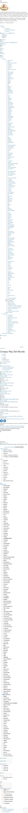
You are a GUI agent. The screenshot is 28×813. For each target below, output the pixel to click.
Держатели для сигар (12, 317)
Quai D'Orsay (10, 231)
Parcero (9, 215)
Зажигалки (10, 319)
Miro (9, 197)
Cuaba (9, 115)
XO (8, 282)
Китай (9, 68)
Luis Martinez (10, 193)
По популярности (6, 369)
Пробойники (10, 325)
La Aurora (10, 179)
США (4, 479)
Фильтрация (3, 336)
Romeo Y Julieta (11, 245)
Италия (5, 470)
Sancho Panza (11, 253)
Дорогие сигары (11, 303)
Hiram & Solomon (7, 601)
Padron (9, 213)
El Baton (9, 138)
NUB (9, 205)
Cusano (9, 120)
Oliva (9, 208)
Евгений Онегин (11, 295)
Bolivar (9, 89)
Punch (9, 228)
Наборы (9, 320)
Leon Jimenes (11, 192)
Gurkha (9, 158)
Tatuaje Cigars (11, 261)
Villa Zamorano (11, 277)
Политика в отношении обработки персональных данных (12, 426)
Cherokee (10, 111)
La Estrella (10, 180)
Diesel (9, 128)
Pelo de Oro (10, 219)
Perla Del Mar (6, 672)
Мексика (9, 65)
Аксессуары (5, 313)
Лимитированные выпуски (13, 311)
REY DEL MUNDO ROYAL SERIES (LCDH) (9, 401)
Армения (5, 460)
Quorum (9, 235)
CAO (9, 100)
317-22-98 (4, 42)
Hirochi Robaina (11, 164)
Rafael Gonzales (7, 689)
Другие (9, 292)
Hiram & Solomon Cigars (13, 163)
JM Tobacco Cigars (12, 171)
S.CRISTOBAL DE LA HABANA (10, 703)
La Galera (10, 184)
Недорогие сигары (12, 304)
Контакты (2, 26)
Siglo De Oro (10, 257)
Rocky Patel (10, 244)
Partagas (10, 217)
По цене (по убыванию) (8, 368)
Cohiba (9, 112)
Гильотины (10, 316)
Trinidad (9, 269)
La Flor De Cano (11, 181)
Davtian (9, 125)
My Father (10, 201)
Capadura (10, 102)
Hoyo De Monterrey (12, 167)
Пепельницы (10, 324)
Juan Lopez (10, 175)
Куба (9, 61)
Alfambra (10, 74)
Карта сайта (16, 416)
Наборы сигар (11, 302)
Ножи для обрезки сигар (13, 322)
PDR (9, 218)
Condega (10, 113)
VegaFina (10, 272)
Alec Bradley (10, 73)
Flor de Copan (11, 146)
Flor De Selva (10, 147)
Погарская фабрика (12, 298)
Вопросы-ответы (20, 418)
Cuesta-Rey (10, 117)
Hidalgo (9, 162)
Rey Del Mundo (11, 241)
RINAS (9, 243)
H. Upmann (10, 160)
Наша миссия (11, 416)
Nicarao (9, 204)
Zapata (9, 287)
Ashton (9, 79)
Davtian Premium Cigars (8, 557)
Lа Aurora (5, 642)
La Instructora (11, 187)
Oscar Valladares (11, 210)
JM (4, 609)
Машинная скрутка (7, 777)
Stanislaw (10, 258)
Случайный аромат (19, 447)
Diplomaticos (10, 129)
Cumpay (9, 119)
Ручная (5, 778)
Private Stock (10, 227)
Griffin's (9, 155)
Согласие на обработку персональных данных (10, 427)
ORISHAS (10, 209)
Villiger (9, 278)
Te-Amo (9, 262)
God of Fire (10, 153)
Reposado (10, 240)
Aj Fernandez (10, 72)
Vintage (9, 279)
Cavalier (9, 108)
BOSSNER (10, 90)
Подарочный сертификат (8, 333)
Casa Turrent (10, 106)
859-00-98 (4, 409)
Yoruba (9, 285)
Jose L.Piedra (10, 172)
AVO (9, 83)
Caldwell (9, 98)
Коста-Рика (6, 463)
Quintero (9, 234)
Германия (5, 467)
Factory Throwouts (12, 145)
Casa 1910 (10, 104)
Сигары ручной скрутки (13, 308)
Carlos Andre (10, 103)
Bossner (5, 509)
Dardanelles (10, 123)
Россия (5, 477)
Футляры (10, 328)
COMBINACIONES (7, 538)
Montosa (9, 200)
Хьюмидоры (10, 329)
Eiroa (9, 137)
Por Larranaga (11, 224)
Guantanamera (11, 157)
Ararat (9, 76)
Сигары (4, 59)
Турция (5, 475)
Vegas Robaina (11, 273)
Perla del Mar (10, 222)
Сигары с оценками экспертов (14, 307)
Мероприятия (7, 418)
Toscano (9, 266)
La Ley (9, 188)
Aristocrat (10, 77)
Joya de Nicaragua (12, 174)
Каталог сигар (6, 33)
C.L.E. (9, 95)
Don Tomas (10, 133)
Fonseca (9, 149)
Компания (7, 28)
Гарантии (7, 31)
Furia (9, 150)
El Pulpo (9, 140)
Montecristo (10, 198)
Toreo (9, 264)
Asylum (9, 81)
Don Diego (10, 132)
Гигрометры (10, 315)
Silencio (5, 716)
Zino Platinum (10, 290)
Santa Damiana (11, 255)
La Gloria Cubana (11, 185)
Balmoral (9, 86)
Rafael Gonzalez (11, 238)
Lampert (9, 191)
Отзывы (21, 416)
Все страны (10, 60)
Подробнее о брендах (10, 299)
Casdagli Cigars (11, 107)
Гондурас (10, 64)
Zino (9, 289)
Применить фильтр (6, 430)
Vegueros (10, 274)
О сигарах (2, 418)
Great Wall (10, 154)
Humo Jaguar (10, 168)
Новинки (9, 309)
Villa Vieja (10, 275)
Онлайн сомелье (8, 312)
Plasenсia (10, 223)
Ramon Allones (11, 239)
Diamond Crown (11, 127)
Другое (9, 332)
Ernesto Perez (11, 142)
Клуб (13, 33)
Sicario (9, 256)
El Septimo (10, 141)
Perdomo (10, 221)
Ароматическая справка (9, 447)
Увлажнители (10, 326)
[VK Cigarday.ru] (4, 422)
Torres (9, 265)
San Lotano (10, 252)
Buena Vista (10, 93)
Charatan (10, 110)
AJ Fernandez (6, 485)
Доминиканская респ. (12, 62)
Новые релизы (14, 418)
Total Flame (10, 268)
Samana (9, 251)
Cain (9, 96)
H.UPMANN (6, 597)
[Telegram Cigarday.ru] (1, 422)
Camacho (10, 99)
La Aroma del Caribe (12, 177)
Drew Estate (10, 134)
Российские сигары (12, 69)
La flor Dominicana (12, 183)
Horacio (9, 166)
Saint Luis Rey (11, 249)
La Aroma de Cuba (7, 618)
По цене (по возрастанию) (8, 367)
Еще (3, 27)
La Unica (9, 189)
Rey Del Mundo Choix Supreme (6, 385)
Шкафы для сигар (11, 330)
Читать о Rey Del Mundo (5, 361)
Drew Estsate (6, 569)
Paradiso (9, 214)
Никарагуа (10, 66)
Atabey (9, 82)
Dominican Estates (11, 130)
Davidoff (9, 124)
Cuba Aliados (10, 116)
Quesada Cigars (11, 232)
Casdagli (5, 529)
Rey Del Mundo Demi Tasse (6, 377)
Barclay (5, 504)
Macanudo (10, 196)
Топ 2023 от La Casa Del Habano (15, 305)
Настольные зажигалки (13, 321)
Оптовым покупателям (10, 29)
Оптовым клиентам (4, 416)
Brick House (10, 91)
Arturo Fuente (11, 78)
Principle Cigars (11, 226)
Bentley (9, 87)
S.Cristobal (10, 248)
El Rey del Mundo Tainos (5, 393)
